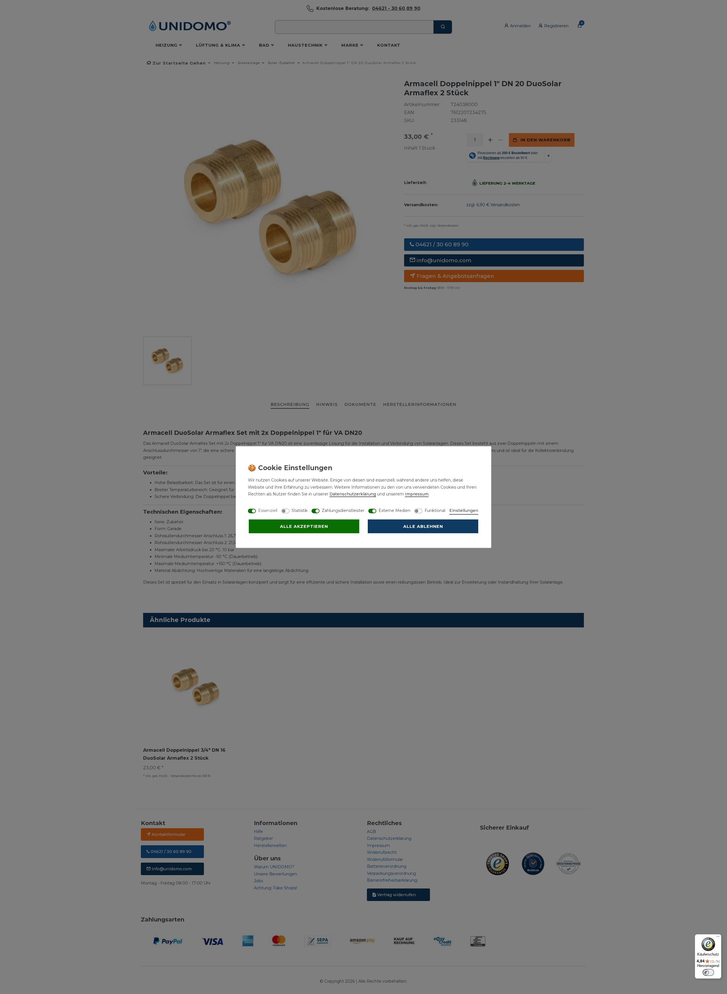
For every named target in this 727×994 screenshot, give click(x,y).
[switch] (708, 972)
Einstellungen (463, 510)
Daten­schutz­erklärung (352, 494)
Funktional (435, 510)
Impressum (417, 494)
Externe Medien (394, 510)
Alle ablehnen (423, 526)
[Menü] (718, 937)
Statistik (300, 510)
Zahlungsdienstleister (343, 510)
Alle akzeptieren (304, 526)
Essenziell (267, 510)
